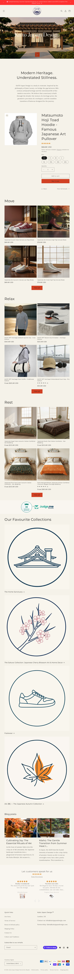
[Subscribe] (35, 947)
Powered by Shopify (24, 969)
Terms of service (54, 969)
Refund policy (35, 969)
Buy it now (55, 181)
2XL (51, 162)
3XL (58, 162)
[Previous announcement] (4, 2)
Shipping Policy (9, 929)
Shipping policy (64, 969)
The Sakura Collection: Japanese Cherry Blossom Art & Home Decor (34, 663)
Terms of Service (10, 920)
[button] (4, 11)
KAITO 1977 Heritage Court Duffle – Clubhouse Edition (19, 379)
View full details (62, 189)
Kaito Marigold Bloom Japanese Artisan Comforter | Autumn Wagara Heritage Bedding (53, 483)
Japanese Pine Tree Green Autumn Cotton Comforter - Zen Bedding (18, 483)
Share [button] (45, 189)
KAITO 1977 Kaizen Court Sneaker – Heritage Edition (51, 338)
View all (37, 288)
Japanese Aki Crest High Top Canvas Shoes (51, 280)
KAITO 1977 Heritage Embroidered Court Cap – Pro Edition (53, 379)
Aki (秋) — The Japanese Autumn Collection (23, 804)
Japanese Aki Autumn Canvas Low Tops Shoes (19, 280)
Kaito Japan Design (14, 969)
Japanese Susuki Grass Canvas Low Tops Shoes (19, 240)
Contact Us (8, 933)
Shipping (59, 149)
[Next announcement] (70, 2)
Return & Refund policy (12, 924)
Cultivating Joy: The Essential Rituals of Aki (19, 841)
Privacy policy (44, 969)
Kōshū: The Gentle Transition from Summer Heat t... (53, 843)
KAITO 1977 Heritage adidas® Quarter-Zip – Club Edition (20, 338)
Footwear (9, 733)
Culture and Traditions (12, 937)
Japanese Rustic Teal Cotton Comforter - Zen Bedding (51, 441)
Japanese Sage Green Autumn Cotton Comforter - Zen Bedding (20, 441)
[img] (37, 874)
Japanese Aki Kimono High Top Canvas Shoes (51, 240)
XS (44, 158)
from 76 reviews (37, 877)
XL (44, 162)
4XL (65, 162)
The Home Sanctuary (14, 592)
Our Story (8, 916)
